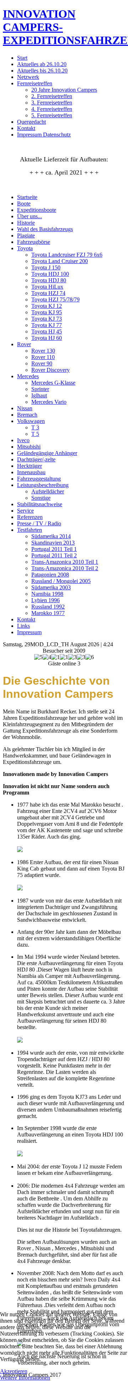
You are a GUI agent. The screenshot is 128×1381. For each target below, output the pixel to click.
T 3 (35, 427)
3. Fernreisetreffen (51, 103)
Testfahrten (29, 530)
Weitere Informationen (25, 1378)
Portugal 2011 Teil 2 (54, 555)
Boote (24, 203)
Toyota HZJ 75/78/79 (55, 299)
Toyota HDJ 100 (50, 274)
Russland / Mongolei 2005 (61, 581)
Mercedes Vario (48, 402)
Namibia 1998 (47, 594)
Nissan (24, 408)
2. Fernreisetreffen (51, 96)
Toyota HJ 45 (46, 331)
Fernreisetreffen (34, 83)
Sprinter (40, 389)
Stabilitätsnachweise (39, 504)
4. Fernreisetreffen (51, 109)
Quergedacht (31, 122)
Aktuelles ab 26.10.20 (41, 64)
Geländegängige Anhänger (47, 453)
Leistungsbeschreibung (43, 485)
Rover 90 (41, 363)
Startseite (27, 197)
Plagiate (26, 235)
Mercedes (28, 376)
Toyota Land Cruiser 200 (59, 261)
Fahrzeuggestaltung (39, 479)
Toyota (25, 248)
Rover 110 (43, 357)
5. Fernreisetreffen (51, 115)
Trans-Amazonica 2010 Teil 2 (64, 568)
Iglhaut (39, 395)
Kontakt (26, 128)
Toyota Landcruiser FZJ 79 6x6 (66, 255)
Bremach (27, 415)
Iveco (23, 440)
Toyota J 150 (45, 267)
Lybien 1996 (45, 600)
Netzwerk (28, 77)
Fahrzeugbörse (33, 242)
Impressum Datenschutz (44, 135)
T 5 (35, 434)
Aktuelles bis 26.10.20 (42, 71)
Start (22, 58)
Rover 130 (43, 351)
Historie (26, 223)
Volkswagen (31, 421)
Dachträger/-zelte (36, 459)
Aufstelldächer (47, 491)
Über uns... (29, 216)
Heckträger (29, 466)
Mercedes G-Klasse (53, 383)
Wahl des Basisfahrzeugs (45, 229)
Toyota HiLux (47, 287)
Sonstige (40, 498)
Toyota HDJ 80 (48, 280)
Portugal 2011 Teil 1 (54, 549)
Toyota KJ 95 (46, 312)
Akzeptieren (13, 1371)
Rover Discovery (50, 370)
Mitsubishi (29, 447)
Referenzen (30, 517)
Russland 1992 (48, 607)
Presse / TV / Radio (39, 523)
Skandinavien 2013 (53, 543)
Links (23, 626)
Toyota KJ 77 (46, 325)
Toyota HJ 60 (46, 338)
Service (25, 511)
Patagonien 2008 (50, 575)
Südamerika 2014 (51, 536)
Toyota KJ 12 (46, 306)
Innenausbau (31, 472)
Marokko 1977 (48, 613)
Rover (24, 344)
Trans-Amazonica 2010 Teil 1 (64, 562)
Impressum (29, 632)
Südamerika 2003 (51, 587)
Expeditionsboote (36, 210)
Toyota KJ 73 (46, 319)
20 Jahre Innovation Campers (64, 90)
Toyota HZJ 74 (48, 293)
